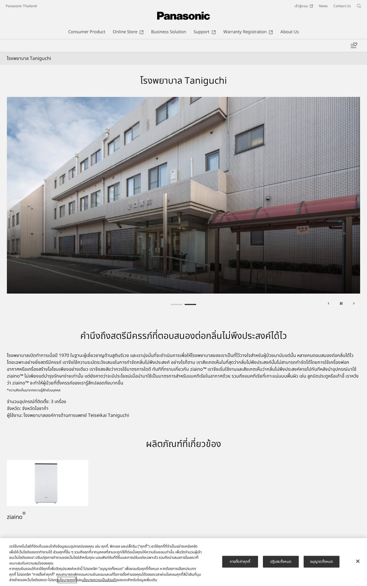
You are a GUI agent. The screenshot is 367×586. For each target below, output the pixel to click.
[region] (183, 562)
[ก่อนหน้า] (328, 304)
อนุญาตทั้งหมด (321, 561)
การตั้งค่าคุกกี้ (240, 561)
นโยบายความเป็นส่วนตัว (99, 580)
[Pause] (341, 304)
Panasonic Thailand (21, 6)
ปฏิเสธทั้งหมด (280, 561)
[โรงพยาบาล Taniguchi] (183, 195)
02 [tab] (190, 304)
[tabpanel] (183, 195)
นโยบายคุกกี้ (67, 580)
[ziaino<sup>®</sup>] (47, 463)
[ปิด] (358, 561)
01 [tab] (176, 304)
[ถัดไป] (354, 304)
